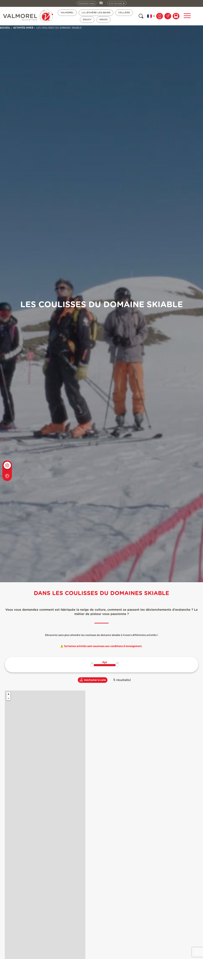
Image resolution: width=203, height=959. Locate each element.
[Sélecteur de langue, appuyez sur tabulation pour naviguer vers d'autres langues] (150, 16)
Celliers (124, 12)
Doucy (87, 19)
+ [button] (8, 694)
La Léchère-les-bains (96, 12)
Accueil (5, 27)
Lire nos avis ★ (117, 3)
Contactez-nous (86, 3)
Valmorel (67, 12)
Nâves (103, 19)
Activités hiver (23, 27)
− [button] (8, 698)
